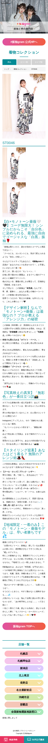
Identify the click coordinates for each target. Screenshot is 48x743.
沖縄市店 (24, 697)
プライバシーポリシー (27, 731)
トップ (6, 69)
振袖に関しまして (9, 718)
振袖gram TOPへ (24, 626)
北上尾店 (24, 675)
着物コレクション (20, 69)
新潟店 (24, 668)
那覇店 (24, 704)
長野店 (24, 682)
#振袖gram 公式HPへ (24, 41)
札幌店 (24, 653)
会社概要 (16, 731)
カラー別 (24, 62)
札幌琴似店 (24, 660)
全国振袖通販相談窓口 (24, 711)
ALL (9, 62)
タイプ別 (38, 62)
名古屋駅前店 (24, 690)
